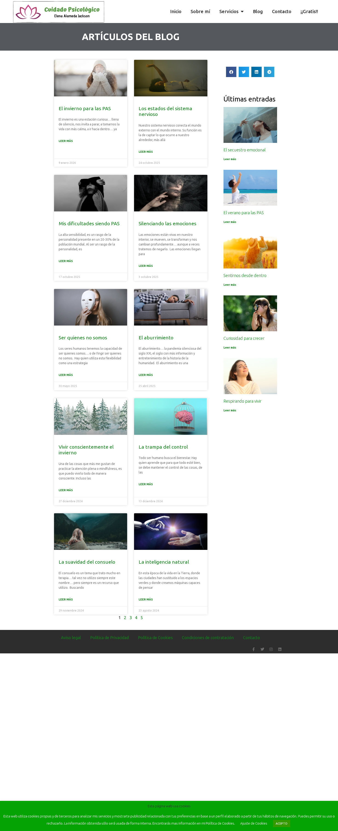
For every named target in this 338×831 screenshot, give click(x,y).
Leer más (66, 140)
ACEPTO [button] (281, 823)
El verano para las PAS (243, 212)
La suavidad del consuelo (87, 562)
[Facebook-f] (253, 649)
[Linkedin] (280, 649)
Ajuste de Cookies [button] (253, 823)
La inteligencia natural (164, 562)
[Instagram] (271, 649)
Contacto (281, 11)
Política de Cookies (155, 637)
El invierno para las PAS (85, 108)
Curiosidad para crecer (243, 338)
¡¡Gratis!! (309, 11)
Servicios (228, 11)
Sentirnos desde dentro (244, 275)
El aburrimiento (156, 337)
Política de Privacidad (109, 637)
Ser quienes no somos (83, 337)
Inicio (175, 11)
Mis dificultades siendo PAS (89, 223)
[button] (333, 11)
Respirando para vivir (242, 401)
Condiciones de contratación (208, 637)
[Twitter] (262, 649)
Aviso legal (71, 637)
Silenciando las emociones (167, 223)
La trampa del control (163, 447)
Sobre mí (200, 11)
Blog (258, 11)
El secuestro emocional (244, 149)
